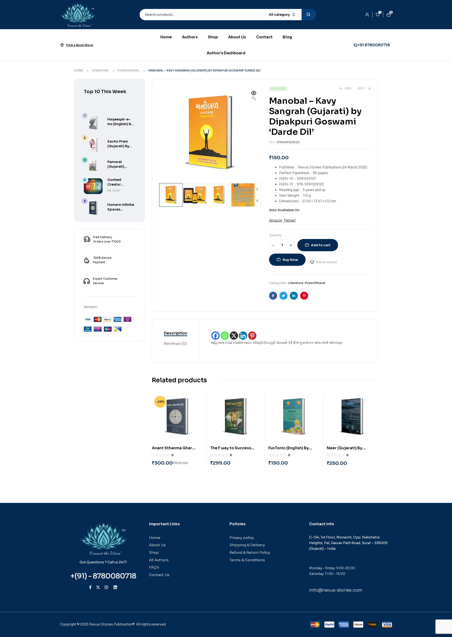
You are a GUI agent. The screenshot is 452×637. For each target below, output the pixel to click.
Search (309, 14)
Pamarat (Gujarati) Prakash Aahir (119, 166)
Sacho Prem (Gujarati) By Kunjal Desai (118, 146)
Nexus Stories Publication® (112, 624)
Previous (257, 201)
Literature (100, 70)
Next (257, 189)
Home (78, 70)
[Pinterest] (252, 335)
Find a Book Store (79, 45)
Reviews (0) (175, 343)
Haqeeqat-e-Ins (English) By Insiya (120, 124)
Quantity (275, 235)
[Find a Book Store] (62, 45)
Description (175, 333)
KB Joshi (113, 190)
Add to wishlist (326, 262)
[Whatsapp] (225, 335)
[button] (253, 96)
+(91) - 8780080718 (103, 576)
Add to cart (321, 245)
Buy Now (290, 260)
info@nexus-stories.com (335, 590)
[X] (234, 335)
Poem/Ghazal (128, 70)
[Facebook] (215, 335)
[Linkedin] (243, 335)
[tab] (175, 333)
